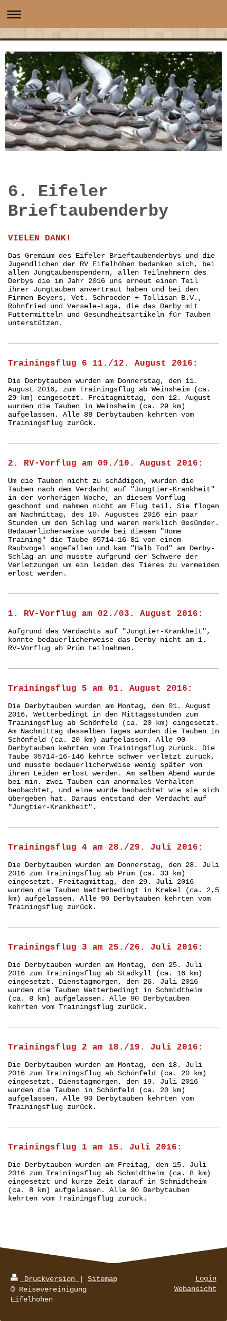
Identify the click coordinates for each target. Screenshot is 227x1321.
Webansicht (195, 1289)
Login (205, 1278)
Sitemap (102, 1279)
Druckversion (49, 1279)
